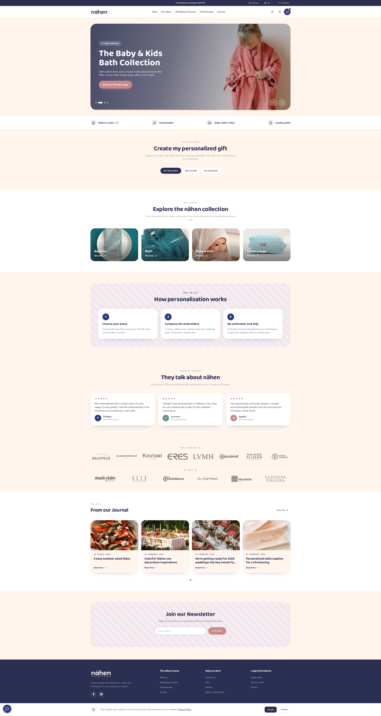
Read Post (98, 567)
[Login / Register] (280, 11)
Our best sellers (170, 170)
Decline (284, 709)
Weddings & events (169, 682)
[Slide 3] (103, 102)
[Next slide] (282, 102)
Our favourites (211, 170)
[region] (190, 67)
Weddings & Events (185, 11)
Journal (221, 11)
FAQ (207, 682)
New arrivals (191, 170)
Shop (154, 11)
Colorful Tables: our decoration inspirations (161, 560)
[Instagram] (101, 694)
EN (268, 3)
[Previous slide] (273, 102)
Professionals (207, 11)
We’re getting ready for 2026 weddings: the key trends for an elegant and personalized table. (215, 560)
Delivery (209, 687)
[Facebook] (93, 694)
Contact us (210, 677)
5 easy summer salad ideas (112, 559)
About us (164, 677)
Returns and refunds (214, 692)
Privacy (254, 687)
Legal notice (256, 677)
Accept (270, 709)
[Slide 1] (96, 102)
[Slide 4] (107, 102)
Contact (255, 3)
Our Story (166, 11)
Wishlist (285, 3)
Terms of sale (257, 682)
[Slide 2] (99, 102)
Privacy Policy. (184, 709)
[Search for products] (272, 11)
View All (280, 510)
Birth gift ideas (110, 84)
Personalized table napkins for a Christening (264, 560)
